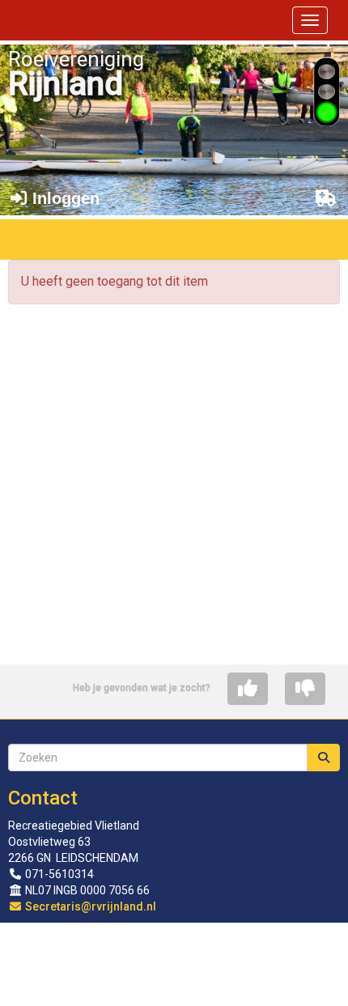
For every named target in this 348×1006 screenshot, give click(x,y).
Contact (43, 798)
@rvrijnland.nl (90, 906)
